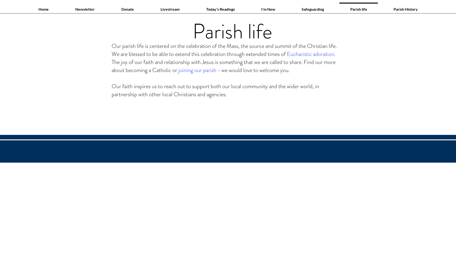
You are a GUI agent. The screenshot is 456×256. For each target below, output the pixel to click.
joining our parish (197, 70)
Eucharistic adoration (310, 54)
